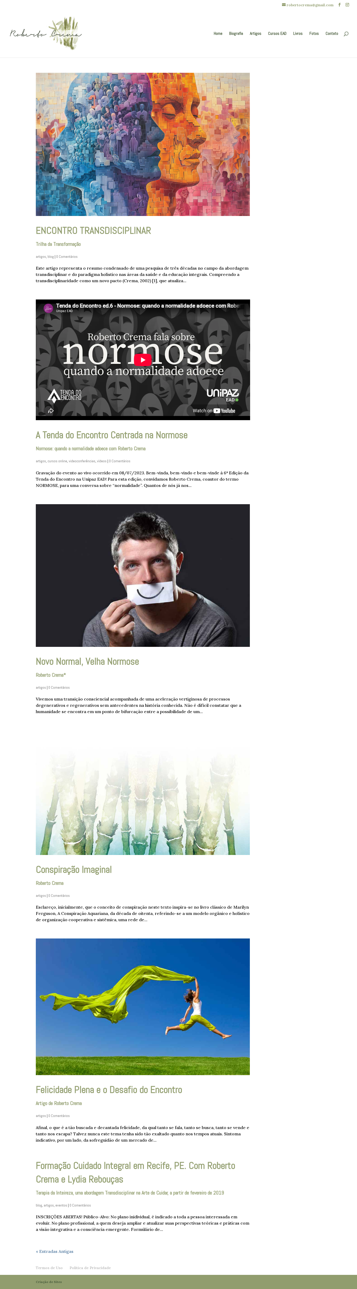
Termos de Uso (49, 1267)
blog (51, 256)
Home (218, 34)
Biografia (236, 34)
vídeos (102, 461)
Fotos (314, 34)
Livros (298, 34)
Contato (332, 34)
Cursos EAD (277, 34)
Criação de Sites (49, 1282)
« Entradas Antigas (54, 1251)
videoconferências (82, 461)
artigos (41, 256)
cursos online (57, 461)
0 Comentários (67, 256)
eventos (61, 1205)
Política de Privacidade (90, 1267)
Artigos (255, 34)
